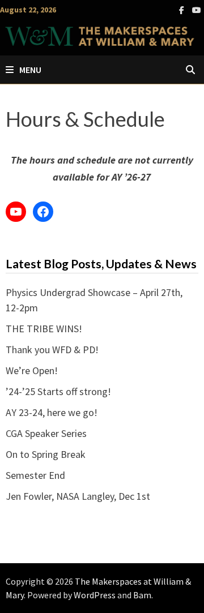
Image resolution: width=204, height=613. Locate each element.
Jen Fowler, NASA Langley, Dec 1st (78, 496)
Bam (142, 595)
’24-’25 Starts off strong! (58, 391)
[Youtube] (196, 9)
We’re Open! (32, 370)
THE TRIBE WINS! (44, 328)
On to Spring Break (46, 454)
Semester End (35, 475)
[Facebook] (182, 9)
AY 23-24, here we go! (51, 412)
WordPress (95, 595)
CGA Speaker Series (46, 433)
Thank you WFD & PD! (52, 349)
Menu (30, 69)
